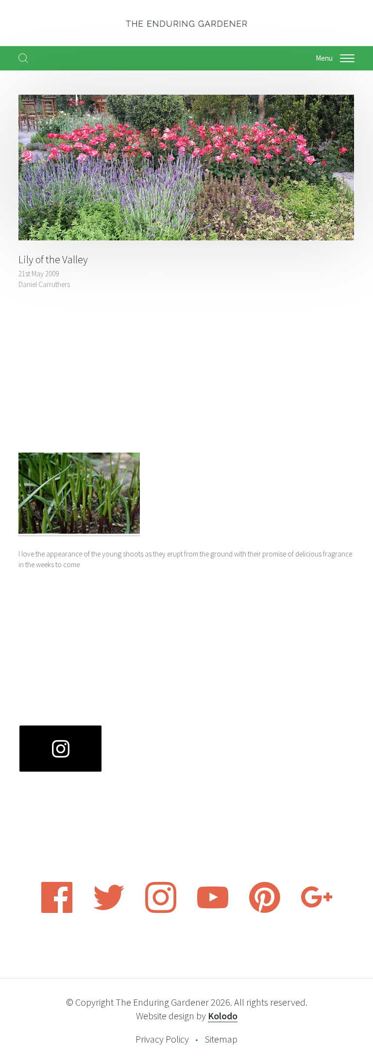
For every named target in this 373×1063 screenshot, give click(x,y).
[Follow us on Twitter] (108, 910)
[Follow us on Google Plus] (316, 910)
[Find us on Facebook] (56, 910)
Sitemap (220, 1039)
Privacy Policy (162, 1039)
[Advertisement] (186, 372)
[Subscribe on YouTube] (212, 910)
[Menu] (347, 58)
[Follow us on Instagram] (160, 910)
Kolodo (222, 1016)
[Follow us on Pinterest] (264, 910)
